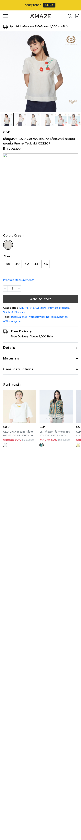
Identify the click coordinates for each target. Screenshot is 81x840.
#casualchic (19, 317)
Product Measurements (18, 280)
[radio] (8, 264)
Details (9, 347)
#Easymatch (59, 317)
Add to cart (40, 299)
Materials (11, 358)
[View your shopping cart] (78, 16)
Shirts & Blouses (14, 312)
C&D (6, 132)
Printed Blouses (58, 308)
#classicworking (39, 317)
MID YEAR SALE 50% (33, 308)
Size (7, 256)
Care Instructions (18, 369)
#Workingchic (12, 321)
